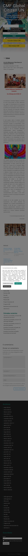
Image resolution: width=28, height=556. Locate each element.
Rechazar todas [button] (7, 286)
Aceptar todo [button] (18, 283)
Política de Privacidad (14, 280)
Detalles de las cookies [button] (8, 283)
